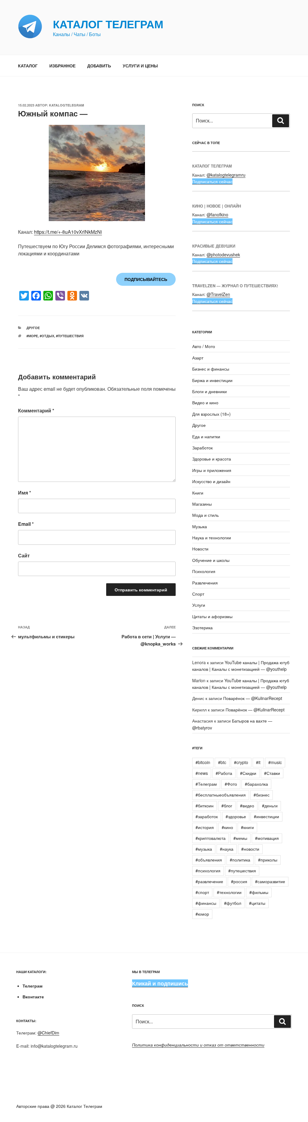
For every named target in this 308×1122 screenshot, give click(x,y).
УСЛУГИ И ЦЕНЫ (140, 66)
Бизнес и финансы (210, 369)
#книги (247, 827)
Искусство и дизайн (211, 481)
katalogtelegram (66, 105)
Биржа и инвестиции (212, 380)
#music (275, 762)
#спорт (202, 892)
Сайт (24, 555)
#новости (250, 849)
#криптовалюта (211, 838)
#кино (227, 827)
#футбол (232, 903)
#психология (208, 871)
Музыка (199, 526)
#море (32, 336)
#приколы (267, 860)
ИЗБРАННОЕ (62, 66)
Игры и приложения (211, 470)
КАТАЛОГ (28, 66)
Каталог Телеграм (108, 24)
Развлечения (205, 583)
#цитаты (257, 903)
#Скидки (248, 773)
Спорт (198, 594)
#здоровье (236, 816)
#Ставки (272, 773)
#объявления (209, 860)
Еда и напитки (206, 436)
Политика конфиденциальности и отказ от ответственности (198, 1045)
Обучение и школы (210, 560)
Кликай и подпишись (160, 983)
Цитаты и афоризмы (212, 616)
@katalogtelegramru (226, 175)
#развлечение (209, 881)
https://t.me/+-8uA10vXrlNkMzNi (68, 231)
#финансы (206, 903)
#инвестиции (266, 816)
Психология (203, 571)
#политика (240, 860)
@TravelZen (218, 294)
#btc (222, 762)
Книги (197, 493)
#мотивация (267, 838)
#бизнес (262, 795)
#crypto (241, 762)
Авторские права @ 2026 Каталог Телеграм (59, 1106)
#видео (247, 806)
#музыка (204, 849)
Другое (33, 327)
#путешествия (70, 336)
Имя (24, 492)
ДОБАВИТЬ (99, 66)
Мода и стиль (205, 515)
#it (258, 762)
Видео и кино (205, 402)
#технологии (229, 892)
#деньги (270, 806)
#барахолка (256, 784)
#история (205, 827)
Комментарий (36, 410)
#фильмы (258, 892)
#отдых (47, 336)
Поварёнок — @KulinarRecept (252, 698)
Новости (200, 549)
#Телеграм (206, 784)
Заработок (202, 448)
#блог (226, 806)
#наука (226, 849)
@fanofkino (217, 214)
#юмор (202, 914)
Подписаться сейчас (212, 181)
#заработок (207, 816)
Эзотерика (202, 627)
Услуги (198, 605)
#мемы (240, 838)
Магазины (202, 504)
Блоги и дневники (209, 391)
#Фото (231, 784)
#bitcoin (203, 762)
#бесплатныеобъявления (221, 795)
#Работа (224, 773)
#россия (239, 881)
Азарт (197, 358)
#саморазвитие (270, 881)
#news (202, 773)
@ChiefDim (48, 1033)
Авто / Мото (203, 346)
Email (26, 523)
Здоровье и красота (211, 459)
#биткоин (205, 806)
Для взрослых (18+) (211, 414)
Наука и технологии (211, 538)
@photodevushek (223, 254)
